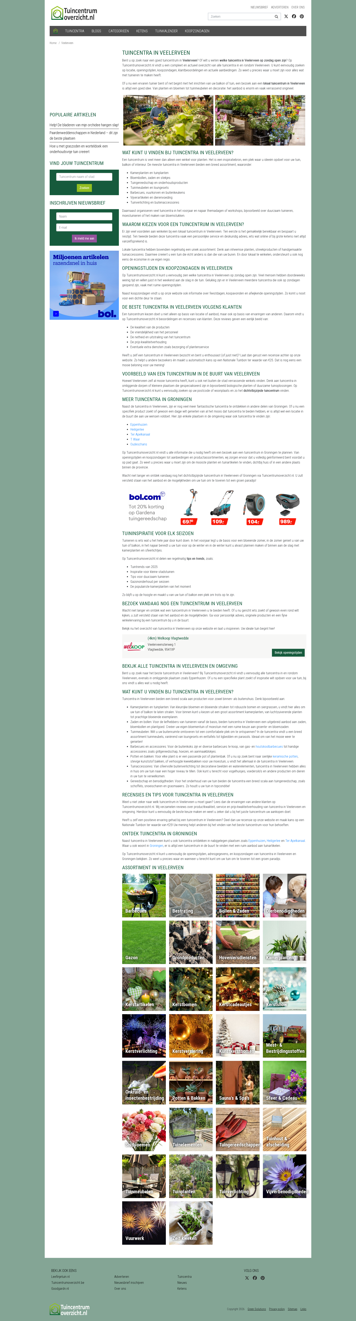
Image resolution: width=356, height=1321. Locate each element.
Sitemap (292, 1309)
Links (303, 1309)
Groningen (156, 846)
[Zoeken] (275, 16)
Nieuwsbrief (259, 7)
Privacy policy (277, 1309)
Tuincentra (74, 31)
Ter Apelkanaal (140, 434)
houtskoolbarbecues (269, 747)
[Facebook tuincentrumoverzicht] (294, 16)
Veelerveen (67, 43)
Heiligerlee (137, 429)
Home (53, 43)
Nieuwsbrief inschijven (129, 1283)
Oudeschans (138, 444)
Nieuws (182, 1283)
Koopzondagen (197, 31)
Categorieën (119, 31)
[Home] (55, 31)
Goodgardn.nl (60, 1289)
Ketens (142, 31)
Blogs (96, 31)
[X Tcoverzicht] (286, 16)
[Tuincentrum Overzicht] (76, 13)
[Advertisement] (84, 78)
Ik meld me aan (84, 238)
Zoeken (84, 188)
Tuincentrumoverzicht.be (67, 1283)
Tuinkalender (166, 31)
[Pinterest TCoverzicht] (302, 16)
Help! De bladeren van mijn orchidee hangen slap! (84, 125)
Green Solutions (257, 1309)
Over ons (298, 7)
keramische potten (285, 756)
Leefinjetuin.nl (60, 1277)
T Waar (135, 439)
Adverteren (279, 7)
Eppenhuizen (138, 424)
